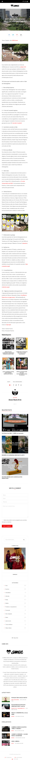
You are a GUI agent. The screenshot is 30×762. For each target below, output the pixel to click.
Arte (6, 585)
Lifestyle (15, 15)
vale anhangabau (17, 381)
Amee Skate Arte (11, 24)
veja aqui (8, 324)
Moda (6, 599)
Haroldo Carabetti (17, 123)
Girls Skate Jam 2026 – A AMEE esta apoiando (12, 433)
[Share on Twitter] (13, 34)
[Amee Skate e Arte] (15, 5)
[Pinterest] (17, 34)
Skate (6, 617)
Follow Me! (15, 637)
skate (8, 381)
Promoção (7, 610)
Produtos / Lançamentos (11, 606)
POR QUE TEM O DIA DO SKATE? (19, 697)
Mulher (7, 603)
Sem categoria (8, 613)
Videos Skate (8, 628)
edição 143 (23, 67)
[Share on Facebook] (9, 34)
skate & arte (8, 621)
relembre (24, 243)
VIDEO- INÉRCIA (15, 741)
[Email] (21, 34)
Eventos (7, 589)
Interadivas (8, 592)
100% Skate (15, 40)
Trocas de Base (8, 624)
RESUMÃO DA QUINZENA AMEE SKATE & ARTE (13, 455)
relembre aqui (5, 287)
